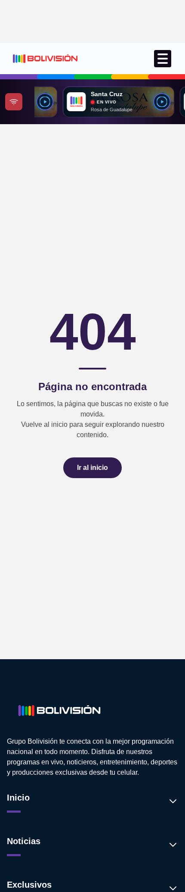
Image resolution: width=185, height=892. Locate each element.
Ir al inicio (92, 467)
